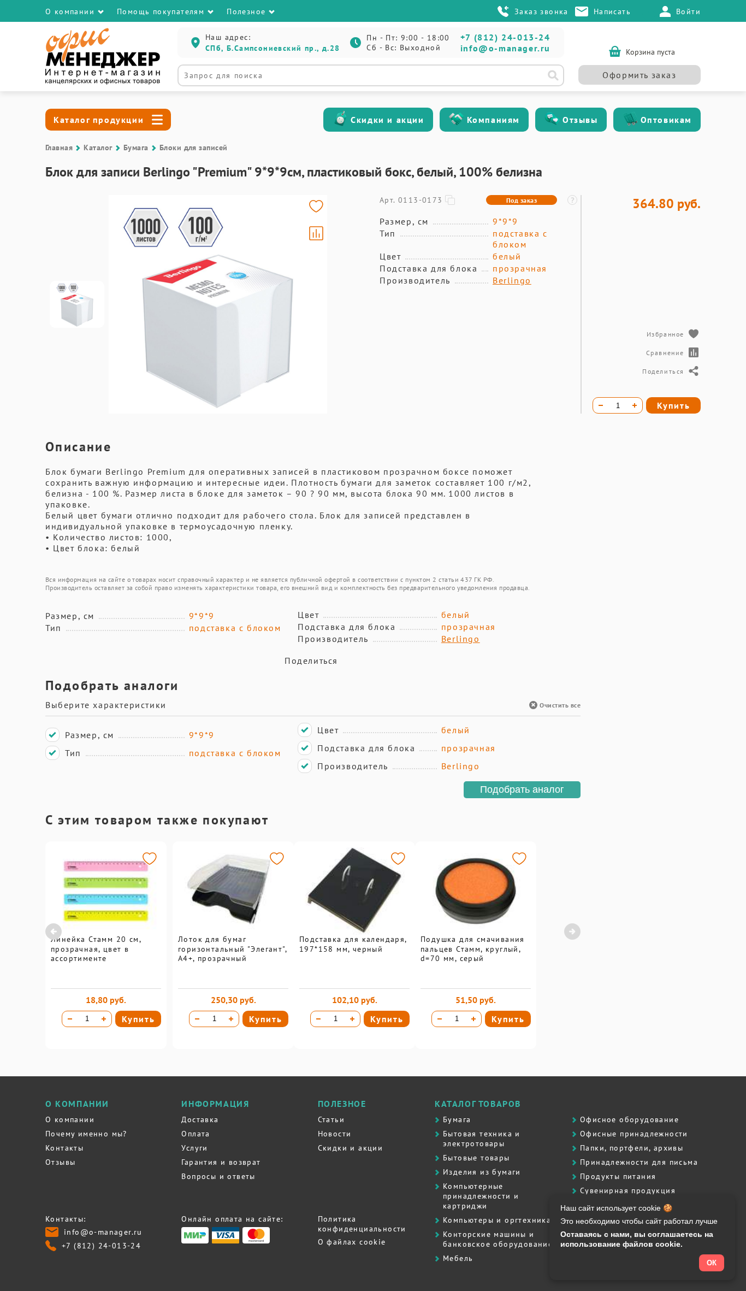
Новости (335, 1134)
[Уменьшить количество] (69, 1019)
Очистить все (560, 705)
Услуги (194, 1148)
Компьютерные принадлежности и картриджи (481, 1196)
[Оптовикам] (630, 119)
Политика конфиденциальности (362, 1224)
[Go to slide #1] (77, 304)
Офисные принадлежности (634, 1134)
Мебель (458, 1258)
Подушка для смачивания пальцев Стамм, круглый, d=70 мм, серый (473, 948)
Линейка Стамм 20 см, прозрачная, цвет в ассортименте (96, 948)
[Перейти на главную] (102, 82)
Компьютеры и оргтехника (497, 1220)
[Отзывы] (552, 119)
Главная (59, 147)
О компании (69, 1119)
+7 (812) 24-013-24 (505, 37)
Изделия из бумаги (482, 1172)
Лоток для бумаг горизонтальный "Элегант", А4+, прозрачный (232, 948)
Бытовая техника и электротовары (481, 1138)
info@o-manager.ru (505, 48)
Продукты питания (618, 1176)
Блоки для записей (193, 147)
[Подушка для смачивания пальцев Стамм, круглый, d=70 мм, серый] (475, 932)
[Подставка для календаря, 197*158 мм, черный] (354, 932)
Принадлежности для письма (639, 1162)
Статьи (331, 1119)
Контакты (64, 1148)
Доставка (199, 1119)
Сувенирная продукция (628, 1190)
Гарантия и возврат (220, 1162)
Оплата (195, 1134)
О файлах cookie (352, 1242)
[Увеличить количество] (103, 1019)
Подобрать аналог (522, 789)
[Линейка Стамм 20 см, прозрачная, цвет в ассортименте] (106, 932)
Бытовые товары (476, 1158)
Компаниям (493, 119)
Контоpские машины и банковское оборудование (498, 1239)
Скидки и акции (387, 119)
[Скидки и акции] (340, 119)
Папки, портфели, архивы (631, 1148)
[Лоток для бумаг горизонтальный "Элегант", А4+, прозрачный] (233, 932)
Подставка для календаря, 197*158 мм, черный (353, 944)
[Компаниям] (456, 119)
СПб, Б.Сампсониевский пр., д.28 (272, 48)
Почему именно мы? (86, 1134)
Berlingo (512, 280)
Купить (138, 1018)
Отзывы (580, 119)
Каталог (98, 147)
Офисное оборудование (629, 1119)
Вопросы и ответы (218, 1176)
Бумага (136, 147)
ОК (712, 1263)
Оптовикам (666, 119)
